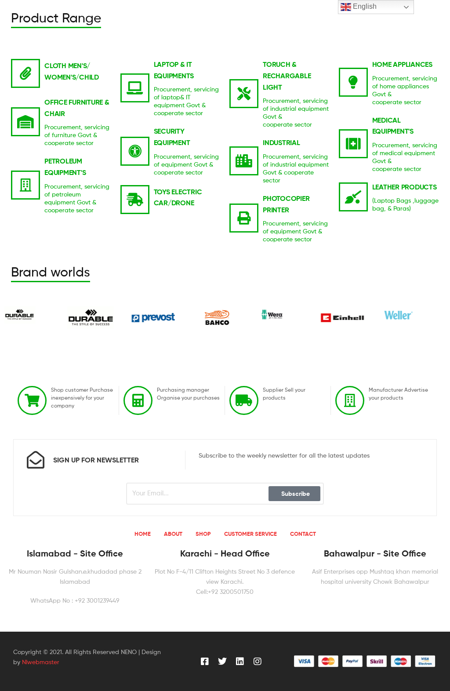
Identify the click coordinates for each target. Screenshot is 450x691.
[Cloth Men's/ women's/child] (25, 73)
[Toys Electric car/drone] (134, 199)
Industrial (281, 142)
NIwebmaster (40, 662)
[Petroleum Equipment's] (25, 185)
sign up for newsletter (96, 459)
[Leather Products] (353, 196)
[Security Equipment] (134, 151)
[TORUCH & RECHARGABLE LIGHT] (243, 93)
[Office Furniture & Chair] (25, 121)
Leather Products (404, 186)
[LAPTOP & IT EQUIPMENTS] (134, 87)
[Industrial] (243, 160)
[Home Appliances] (353, 82)
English (364, 6)
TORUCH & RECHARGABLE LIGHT (287, 75)
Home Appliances (402, 64)
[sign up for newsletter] (35, 460)
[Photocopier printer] (243, 218)
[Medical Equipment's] (353, 143)
